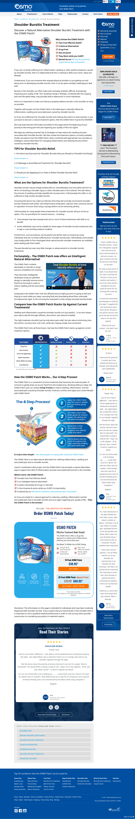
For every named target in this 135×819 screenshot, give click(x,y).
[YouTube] (25, 812)
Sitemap (56, 800)
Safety (21, 800)
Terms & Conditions (37, 797)
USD (107, 1)
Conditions (24, 19)
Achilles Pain (66, 784)
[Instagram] (16, 812)
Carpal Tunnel (98, 784)
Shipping (37, 800)
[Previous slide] (51, 707)
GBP (119, 1)
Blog (51, 800)
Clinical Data (45, 800)
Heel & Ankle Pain (68, 778)
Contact (85, 14)
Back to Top (128, 817)
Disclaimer (66, 714)
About (19, 14)
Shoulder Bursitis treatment (31, 740)
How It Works (48, 14)
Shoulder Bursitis (83, 781)
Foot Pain (47, 778)
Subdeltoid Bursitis (28, 749)
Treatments (31, 14)
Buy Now (73, 569)
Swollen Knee (19, 787)
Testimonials (72, 14)
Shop (16, 800)
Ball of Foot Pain (49, 784)
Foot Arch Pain (49, 789)
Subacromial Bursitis (28, 744)
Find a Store (98, 14)
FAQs (60, 14)
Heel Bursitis (66, 781)
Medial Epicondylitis (34, 787)
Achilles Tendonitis (68, 787)
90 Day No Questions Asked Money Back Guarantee (54, 491)
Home (16, 19)
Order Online (113, 14)
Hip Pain (116, 778)
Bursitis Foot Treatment (52, 781)
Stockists (27, 797)
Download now (108, 162)
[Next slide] (57, 707)
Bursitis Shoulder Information (32, 735)
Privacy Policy (49, 797)
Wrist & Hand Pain (100, 778)
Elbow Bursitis (32, 781)
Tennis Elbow (32, 784)
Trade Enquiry (28, 800)
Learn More (108, 92)
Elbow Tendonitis (33, 789)
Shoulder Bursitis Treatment (32, 754)
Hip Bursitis (117, 781)
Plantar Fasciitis (49, 787)
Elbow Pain (32, 778)
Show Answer (20, 158)
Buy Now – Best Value (73, 586)
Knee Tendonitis (19, 789)
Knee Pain (18, 778)
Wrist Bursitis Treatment (102, 781)
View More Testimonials (47, 714)
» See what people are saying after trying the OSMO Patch (59, 454)
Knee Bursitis (18, 781)
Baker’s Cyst (18, 784)
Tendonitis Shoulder (28, 758)
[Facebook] (20, 812)
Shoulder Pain (34, 19)
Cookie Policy (59, 797)
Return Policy (76, 797)
